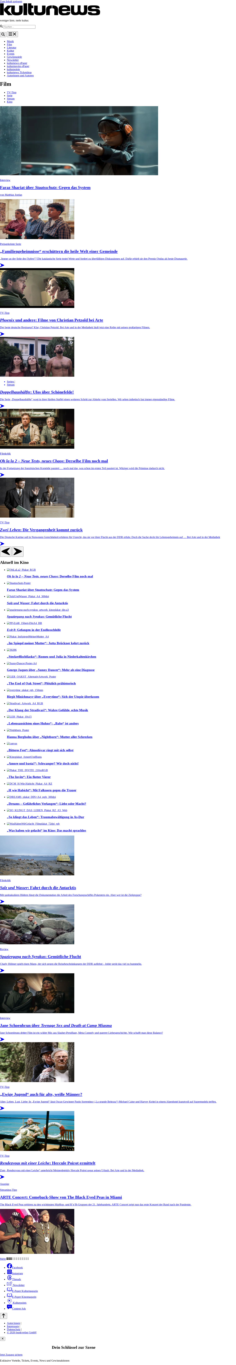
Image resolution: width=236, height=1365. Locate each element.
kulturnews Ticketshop (19, 72)
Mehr (3, 1258)
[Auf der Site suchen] (3, 34)
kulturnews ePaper (17, 63)
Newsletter (13, 60)
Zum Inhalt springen (11, 1)
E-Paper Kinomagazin (24, 1296)
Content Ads (19, 1308)
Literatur (11, 47)
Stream (11, 98)
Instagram (17, 1273)
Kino (9, 101)
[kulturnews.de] (50, 14)
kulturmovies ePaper (18, 66)
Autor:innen (13, 1323)
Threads (16, 1279)
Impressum (13, 1326)
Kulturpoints (19, 1302)
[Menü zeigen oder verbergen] (12, 34)
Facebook (17, 1267)
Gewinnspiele (14, 56)
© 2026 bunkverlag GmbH (21, 1332)
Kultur (10, 50)
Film (9, 44)
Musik (10, 41)
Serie (9, 95)
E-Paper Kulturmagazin (25, 1291)
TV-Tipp (11, 92)
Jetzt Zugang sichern (11, 1354)
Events (10, 53)
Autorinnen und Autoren (20, 75)
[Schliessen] (2, 1339)
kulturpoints (13, 69)
